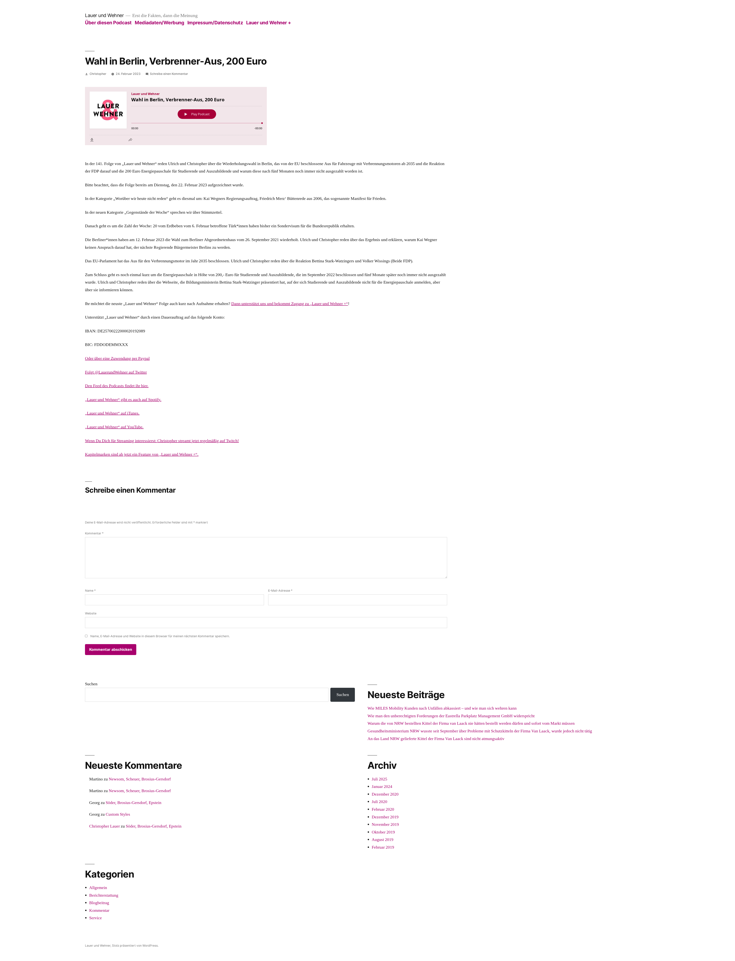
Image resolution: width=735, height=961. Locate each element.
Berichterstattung (103, 895)
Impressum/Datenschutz (215, 22)
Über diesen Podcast (108, 22)
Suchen (91, 684)
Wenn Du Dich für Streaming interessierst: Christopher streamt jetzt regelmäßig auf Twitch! (162, 440)
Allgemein (98, 887)
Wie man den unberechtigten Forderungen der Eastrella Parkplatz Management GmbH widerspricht (451, 716)
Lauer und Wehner (104, 15)
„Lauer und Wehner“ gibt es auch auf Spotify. (123, 399)
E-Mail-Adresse (280, 590)
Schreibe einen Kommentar (169, 74)
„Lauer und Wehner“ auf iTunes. (112, 413)
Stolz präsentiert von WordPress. (135, 945)
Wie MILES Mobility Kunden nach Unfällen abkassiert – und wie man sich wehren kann (442, 708)
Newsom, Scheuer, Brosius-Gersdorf (140, 779)
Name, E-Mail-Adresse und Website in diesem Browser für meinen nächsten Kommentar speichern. (160, 636)
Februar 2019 (383, 847)
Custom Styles (118, 814)
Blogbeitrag (99, 902)
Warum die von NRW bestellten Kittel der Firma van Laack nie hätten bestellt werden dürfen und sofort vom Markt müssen (471, 723)
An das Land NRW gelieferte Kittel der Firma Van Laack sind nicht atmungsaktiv (436, 738)
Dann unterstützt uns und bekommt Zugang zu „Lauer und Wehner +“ (289, 303)
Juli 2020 (379, 801)
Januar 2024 (382, 786)
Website (90, 613)
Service (95, 918)
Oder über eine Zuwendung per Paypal (117, 358)
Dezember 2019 (385, 817)
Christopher (98, 74)
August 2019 (382, 839)
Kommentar (94, 533)
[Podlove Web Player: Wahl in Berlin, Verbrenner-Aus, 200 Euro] (266, 116)
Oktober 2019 (383, 832)
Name (90, 590)
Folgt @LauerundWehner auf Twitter (116, 372)
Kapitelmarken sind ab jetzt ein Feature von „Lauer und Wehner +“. (141, 454)
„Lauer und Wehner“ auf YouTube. (114, 427)
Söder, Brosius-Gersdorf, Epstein (133, 802)
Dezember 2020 (385, 794)
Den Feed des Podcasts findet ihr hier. (117, 385)
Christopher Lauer (104, 826)
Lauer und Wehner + (268, 22)
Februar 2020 (383, 809)
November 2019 (385, 824)
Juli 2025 (379, 779)
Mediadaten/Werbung (159, 22)
